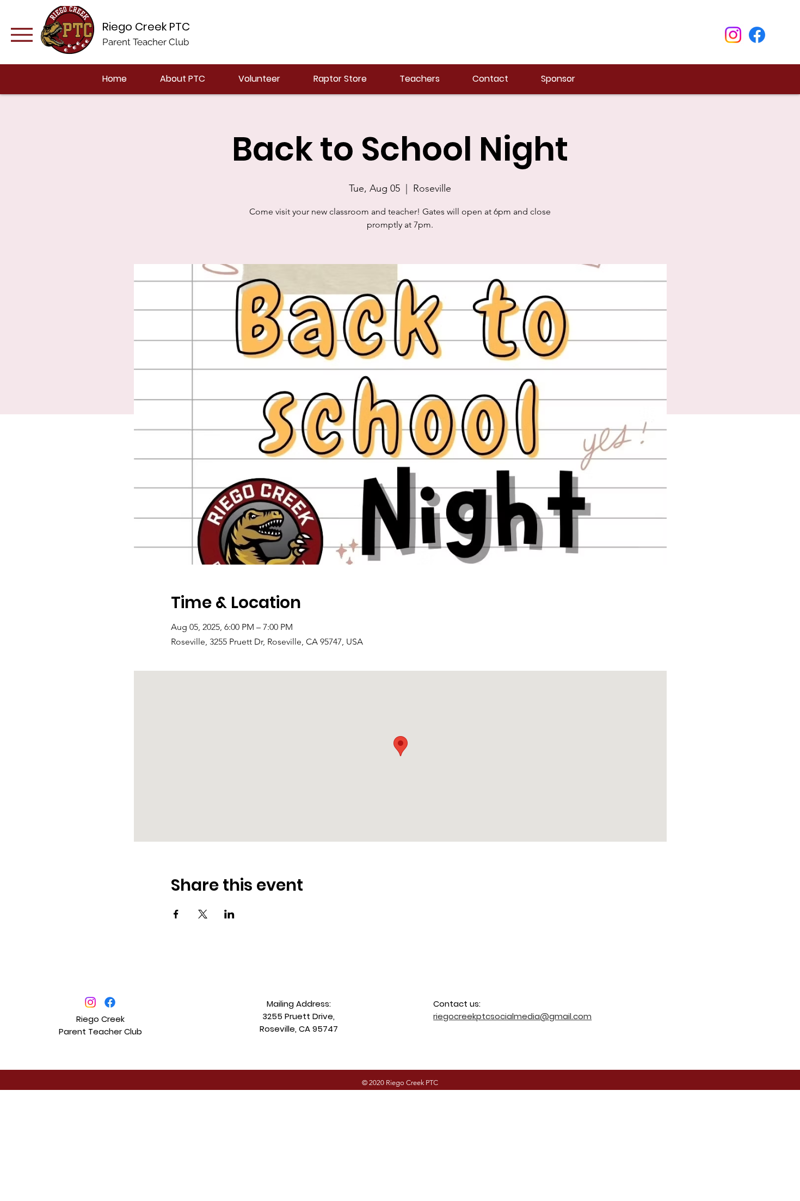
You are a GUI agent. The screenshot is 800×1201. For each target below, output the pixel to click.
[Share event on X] (203, 914)
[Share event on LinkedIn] (229, 914)
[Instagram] (733, 35)
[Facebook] (757, 35)
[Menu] (21, 34)
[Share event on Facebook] (176, 914)
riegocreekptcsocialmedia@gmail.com (512, 1016)
